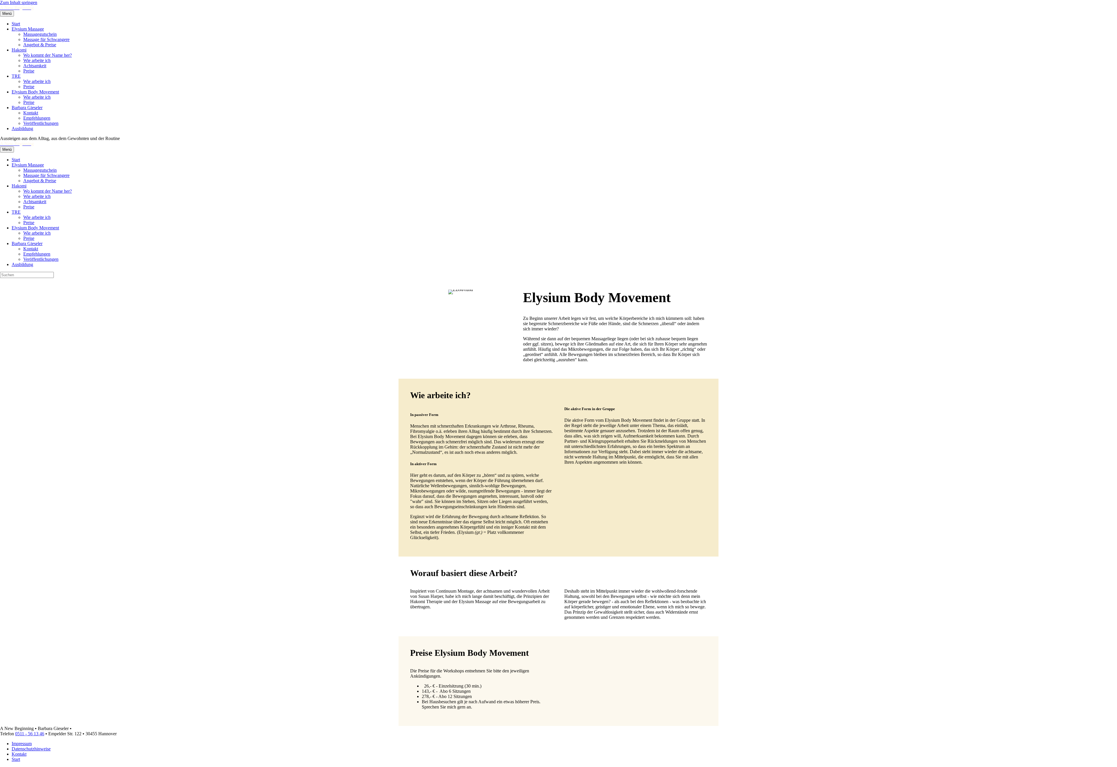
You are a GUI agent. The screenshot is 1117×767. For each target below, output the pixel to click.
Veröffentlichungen (40, 123)
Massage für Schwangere (46, 39)
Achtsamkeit (34, 65)
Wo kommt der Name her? (47, 55)
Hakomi (19, 49)
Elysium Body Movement (35, 91)
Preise (28, 70)
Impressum (22, 743)
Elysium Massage (28, 28)
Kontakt (30, 112)
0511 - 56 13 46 (29, 733)
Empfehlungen (36, 118)
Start (16, 23)
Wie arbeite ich (37, 60)
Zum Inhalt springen (18, 2)
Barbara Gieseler (27, 107)
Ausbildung (22, 128)
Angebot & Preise (39, 44)
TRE (16, 76)
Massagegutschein (40, 34)
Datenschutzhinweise (31, 748)
